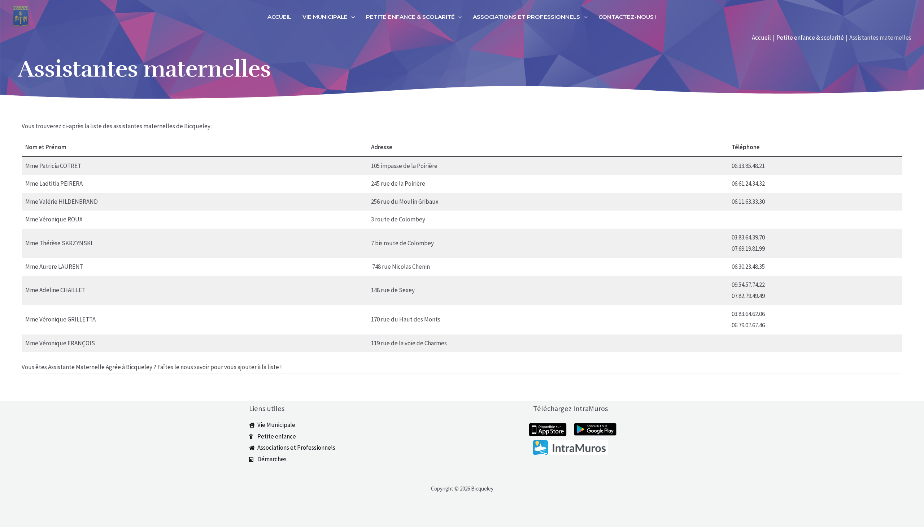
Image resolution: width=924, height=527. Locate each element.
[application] (351, 17)
